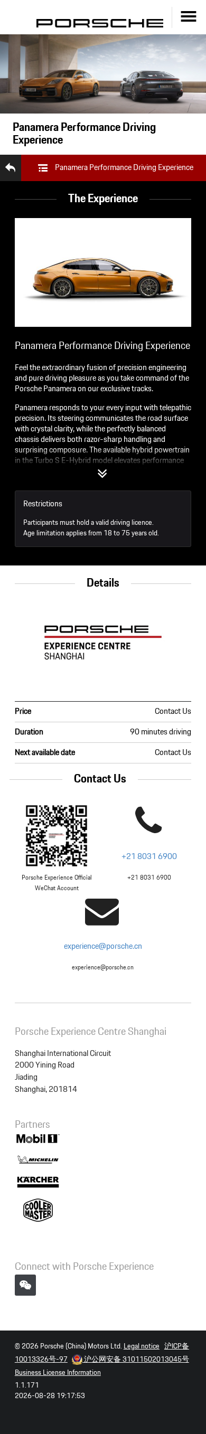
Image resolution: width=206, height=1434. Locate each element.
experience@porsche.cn (103, 946)
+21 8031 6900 (149, 857)
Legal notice (142, 1346)
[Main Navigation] (189, 17)
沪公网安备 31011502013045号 (135, 1359)
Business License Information (58, 1372)
